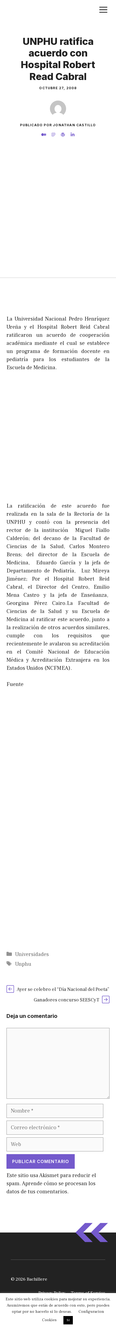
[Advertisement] (58, 217)
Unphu (23, 964)
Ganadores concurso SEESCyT (66, 1000)
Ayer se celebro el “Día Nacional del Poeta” (63, 989)
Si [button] (68, 1320)
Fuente (14, 684)
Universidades (32, 954)
